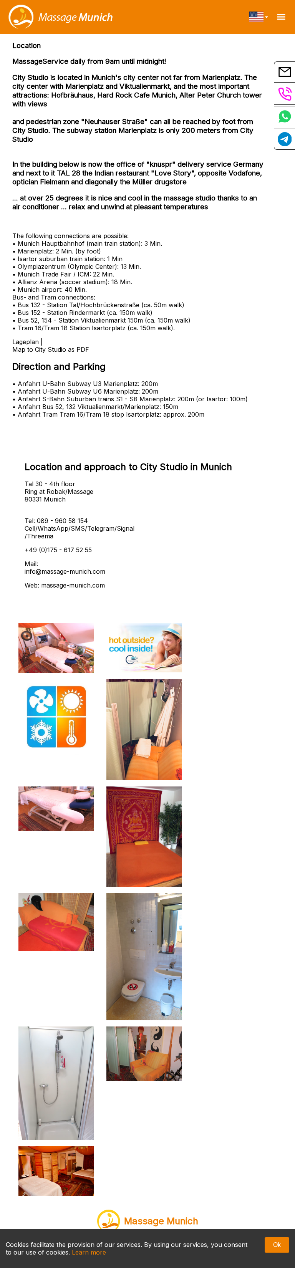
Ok (277, 1245)
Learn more (89, 1252)
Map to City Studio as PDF (50, 349)
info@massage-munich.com (65, 571)
